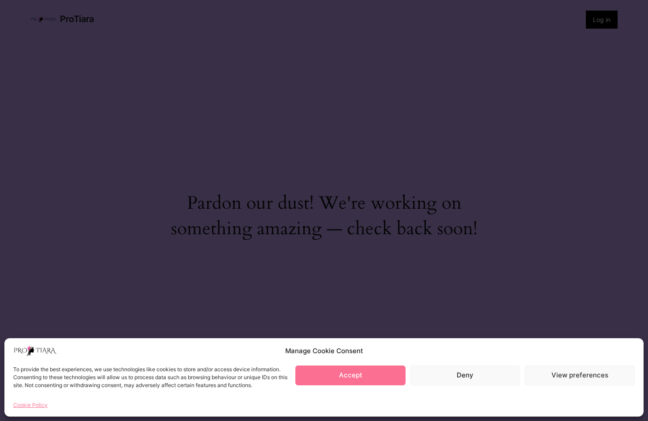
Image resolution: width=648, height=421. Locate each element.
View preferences (579, 375)
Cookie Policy (30, 405)
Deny (465, 375)
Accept (350, 375)
